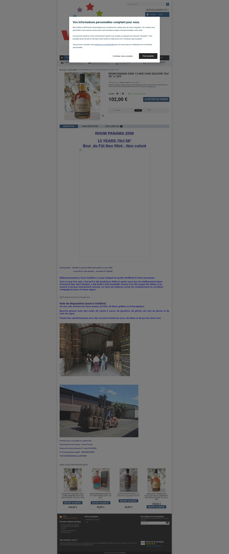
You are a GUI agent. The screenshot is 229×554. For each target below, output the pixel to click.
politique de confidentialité (104, 45)
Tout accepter (148, 56)
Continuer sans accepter (123, 56)
